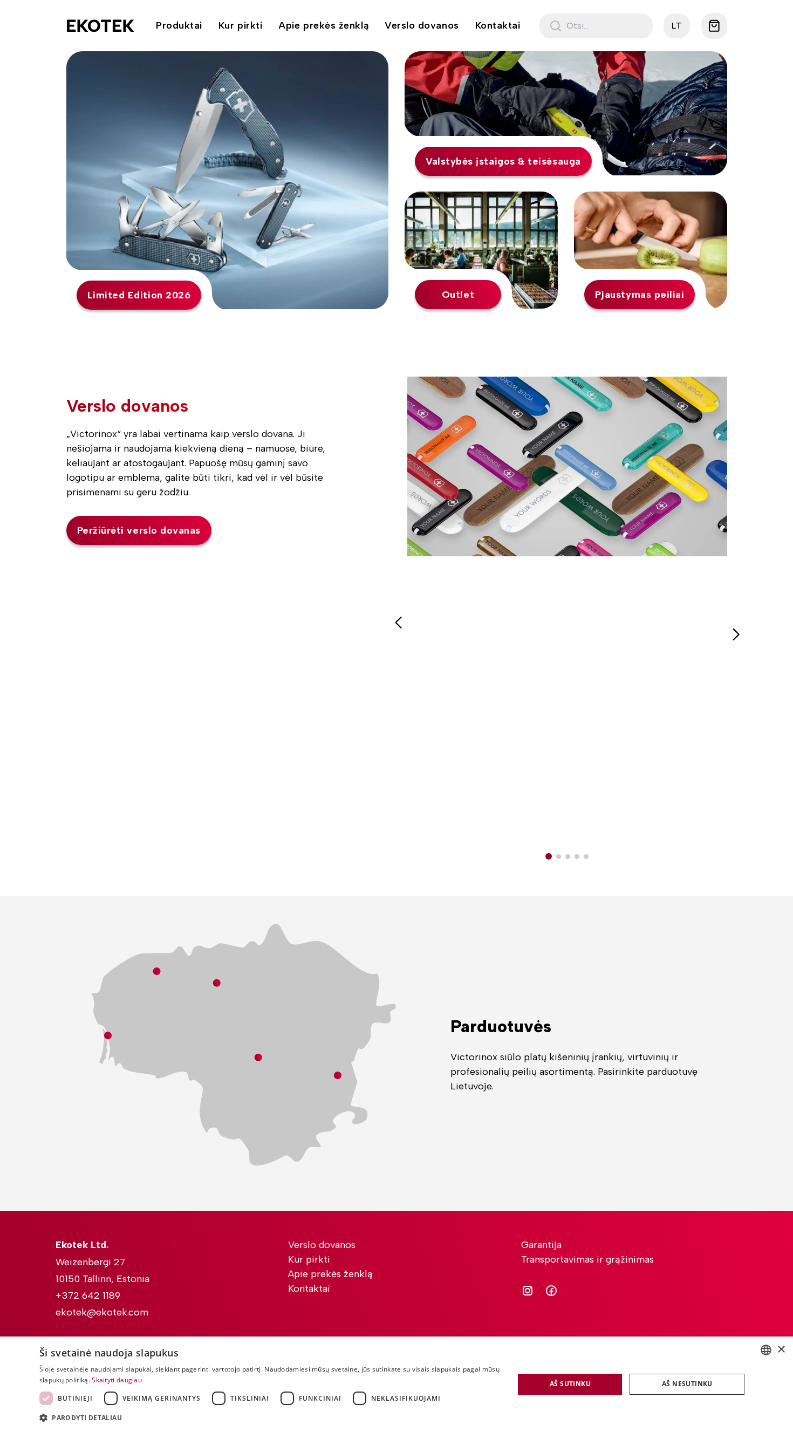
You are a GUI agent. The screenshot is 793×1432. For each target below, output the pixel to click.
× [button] (781, 1350)
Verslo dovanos (422, 25)
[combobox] (766, 1350)
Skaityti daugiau (117, 1380)
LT (677, 26)
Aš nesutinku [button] (687, 1383)
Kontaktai (498, 25)
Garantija (541, 1245)
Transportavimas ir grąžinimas (587, 1259)
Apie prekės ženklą (323, 25)
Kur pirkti (240, 25)
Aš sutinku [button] (570, 1383)
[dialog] (396, 1384)
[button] (548, 856)
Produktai (179, 25)
